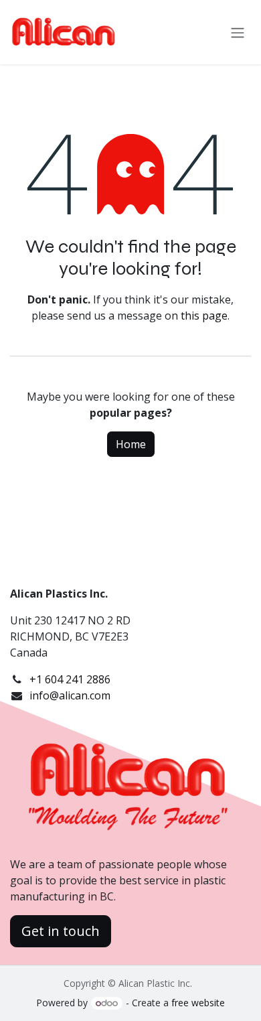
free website (198, 1002)
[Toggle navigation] (237, 32)
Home (131, 444)
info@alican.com (69, 695)
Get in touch (60, 931)
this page (204, 315)
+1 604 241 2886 (69, 679)
